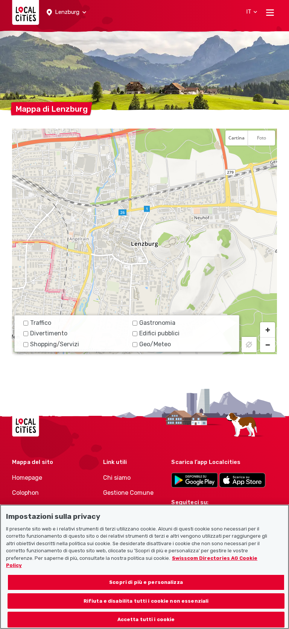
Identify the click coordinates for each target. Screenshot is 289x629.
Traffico (40, 322)
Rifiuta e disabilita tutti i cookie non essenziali (146, 601)
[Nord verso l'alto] (267, 156)
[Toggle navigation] (270, 12)
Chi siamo (117, 477)
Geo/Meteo (155, 344)
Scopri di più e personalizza (146, 582)
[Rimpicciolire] (267, 344)
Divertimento (48, 333)
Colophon (25, 492)
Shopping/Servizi (54, 344)
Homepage (27, 477)
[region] (144, 241)
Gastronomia (157, 322)
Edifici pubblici (159, 333)
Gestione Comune (128, 492)
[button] (66, 12)
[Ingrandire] (267, 329)
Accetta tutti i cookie (146, 619)
